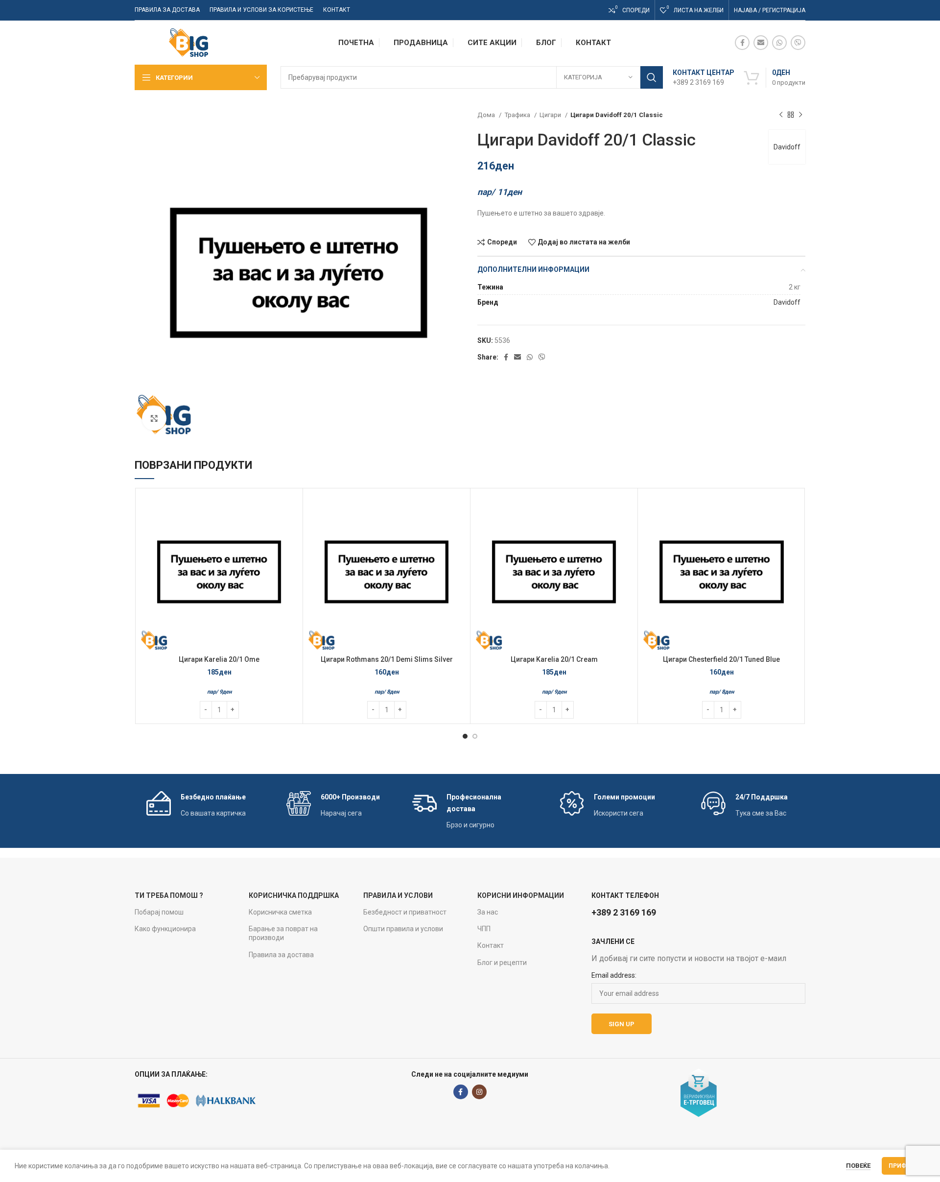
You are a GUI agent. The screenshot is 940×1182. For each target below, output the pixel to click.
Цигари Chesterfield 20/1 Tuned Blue (721, 659)
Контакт (490, 945)
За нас (487, 912)
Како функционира (165, 929)
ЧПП (484, 929)
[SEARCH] (651, 77)
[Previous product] (781, 115)
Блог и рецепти (502, 962)
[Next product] (800, 115)
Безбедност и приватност (404, 912)
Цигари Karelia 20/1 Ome (219, 659)
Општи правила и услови (403, 929)
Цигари (551, 115)
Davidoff (787, 147)
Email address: (613, 975)
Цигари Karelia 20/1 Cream (554, 659)
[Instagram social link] (479, 1092)
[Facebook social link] (742, 42)
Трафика (518, 115)
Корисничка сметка (280, 912)
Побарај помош (159, 912)
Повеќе (858, 1165)
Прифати (903, 1165)
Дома (486, 115)
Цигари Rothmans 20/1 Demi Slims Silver (387, 659)
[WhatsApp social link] (779, 42)
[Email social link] (760, 42)
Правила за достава (281, 955)
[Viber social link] (798, 42)
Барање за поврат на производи (283, 933)
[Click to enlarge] (154, 418)
